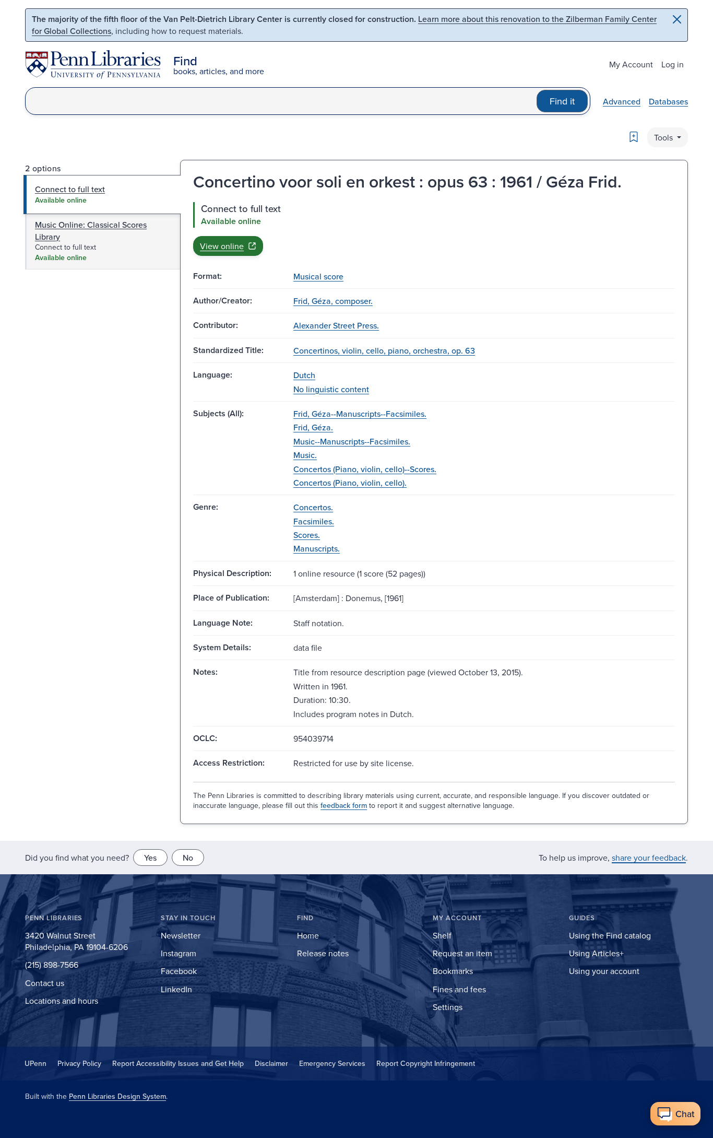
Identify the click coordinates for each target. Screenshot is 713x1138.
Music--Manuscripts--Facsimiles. (351, 441)
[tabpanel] (434, 228)
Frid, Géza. (313, 427)
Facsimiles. (313, 521)
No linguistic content (331, 389)
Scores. (306, 535)
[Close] (677, 19)
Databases (668, 101)
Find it (562, 101)
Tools (664, 137)
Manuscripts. (316, 548)
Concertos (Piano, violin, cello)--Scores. (364, 469)
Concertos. (313, 507)
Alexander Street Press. (336, 325)
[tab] (102, 194)
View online (222, 246)
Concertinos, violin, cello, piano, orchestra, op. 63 (384, 350)
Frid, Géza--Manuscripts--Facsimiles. (359, 413)
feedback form (343, 805)
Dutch (304, 375)
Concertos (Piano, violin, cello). (350, 482)
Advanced (621, 101)
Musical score (318, 276)
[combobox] (281, 101)
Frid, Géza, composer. (333, 301)
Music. (305, 455)
